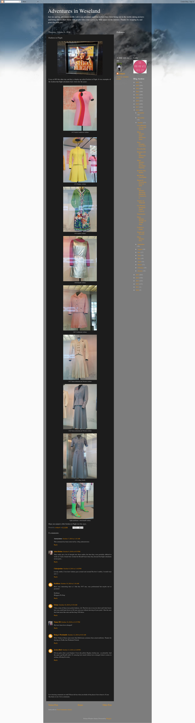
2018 (137, 104)
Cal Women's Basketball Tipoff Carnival (141, 208)
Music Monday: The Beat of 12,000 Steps (141, 220)
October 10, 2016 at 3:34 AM (70, 583)
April (139, 262)
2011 (137, 287)
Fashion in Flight (140, 228)
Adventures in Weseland (74, 10)
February (141, 268)
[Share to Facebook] (80, 528)
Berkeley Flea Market (141, 171)
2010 (137, 290)
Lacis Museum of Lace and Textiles (141, 127)
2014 (137, 278)
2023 (137, 88)
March (140, 265)
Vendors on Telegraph (141, 202)
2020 (137, 98)
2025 (137, 82)
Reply (56, 545)
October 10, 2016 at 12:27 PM (70, 622)
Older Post (107, 704)
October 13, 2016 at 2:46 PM (71, 650)
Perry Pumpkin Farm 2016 (141, 144)
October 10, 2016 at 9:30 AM (68, 605)
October (140, 123)
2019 (137, 101)
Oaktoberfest (141, 214)
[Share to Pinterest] (82, 528)
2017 (137, 107)
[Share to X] (78, 528)
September (141, 244)
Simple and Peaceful (140, 233)
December (141, 113)
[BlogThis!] (76, 528)
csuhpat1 (122, 74)
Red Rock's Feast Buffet (141, 176)
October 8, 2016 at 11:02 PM (72, 569)
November (141, 118)
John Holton (58, 551)
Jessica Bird (58, 650)
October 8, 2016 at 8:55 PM (71, 551)
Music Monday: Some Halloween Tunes (141, 135)
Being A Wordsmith (60, 635)
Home (80, 704)
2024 (137, 85)
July (139, 252)
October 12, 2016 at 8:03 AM (77, 635)
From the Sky (141, 149)
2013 (137, 281)
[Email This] (73, 528)
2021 (137, 95)
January (140, 271)
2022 (137, 92)
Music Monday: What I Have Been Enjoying (141, 164)
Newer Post (53, 704)
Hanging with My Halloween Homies (141, 154)
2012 (137, 284)
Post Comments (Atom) (64, 710)
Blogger (108, 718)
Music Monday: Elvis (140, 239)
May (139, 258)
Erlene (56, 605)
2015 (137, 275)
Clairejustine (58, 568)
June (139, 255)
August (140, 249)
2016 (137, 110)
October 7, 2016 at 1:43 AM (71, 539)
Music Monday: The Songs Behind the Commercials (141, 193)
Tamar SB (57, 622)
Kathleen (57, 583)
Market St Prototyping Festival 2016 (141, 183)
